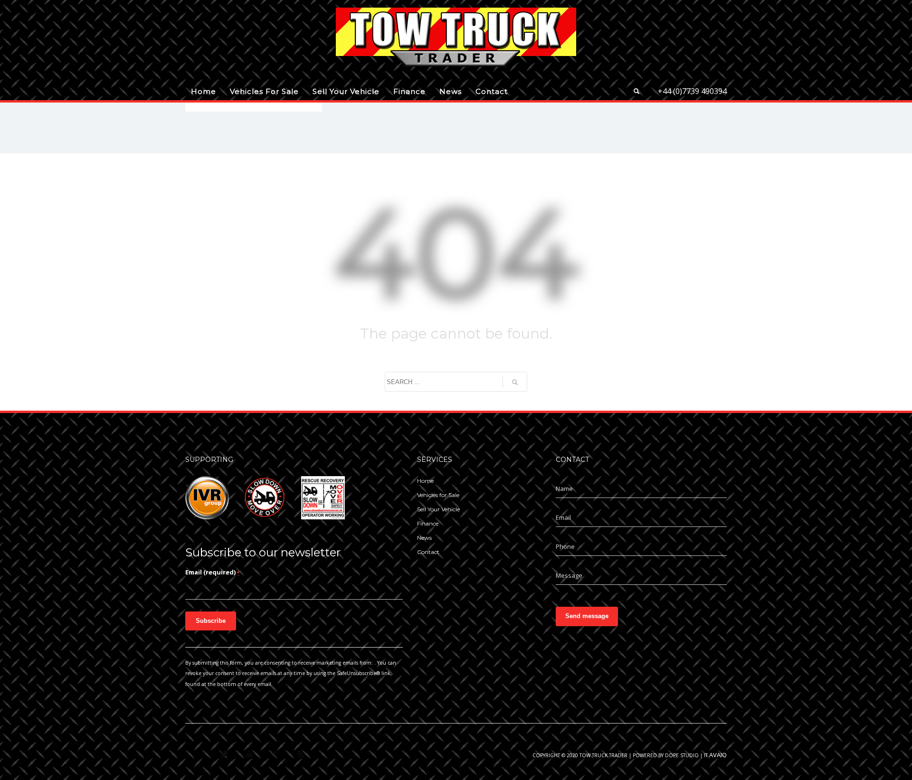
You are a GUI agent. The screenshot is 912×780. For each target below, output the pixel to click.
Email (563, 517)
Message (569, 575)
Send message (586, 616)
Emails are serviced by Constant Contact (322, 684)
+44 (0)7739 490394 (692, 91)
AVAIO (718, 755)
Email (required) (212, 572)
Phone (565, 546)
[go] (515, 382)
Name (564, 488)
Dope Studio (682, 755)
